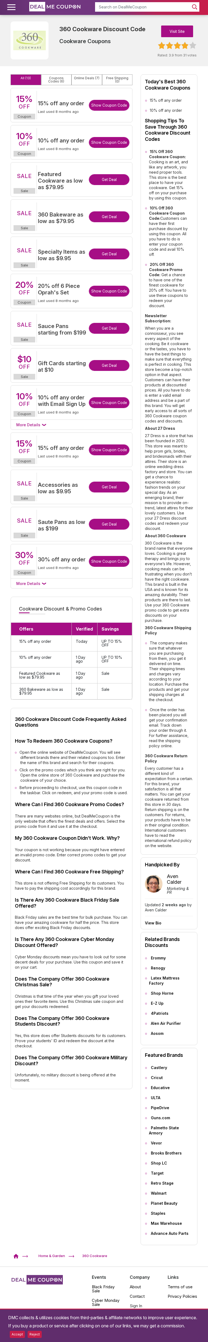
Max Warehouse (166, 1223)
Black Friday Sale (103, 1288)
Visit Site (177, 31)
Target (157, 1173)
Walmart (159, 1193)
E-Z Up (157, 1003)
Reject (35, 1334)
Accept (17, 1334)
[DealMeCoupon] (17, 1256)
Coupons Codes (56, 80)
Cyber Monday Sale (105, 1302)
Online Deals (86, 78)
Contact (137, 1296)
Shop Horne (162, 993)
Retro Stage (162, 1183)
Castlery (159, 1067)
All (26, 78)
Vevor (156, 1143)
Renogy (158, 968)
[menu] (12, 7)
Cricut (157, 1077)
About (135, 1286)
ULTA (155, 1097)
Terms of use (180, 1286)
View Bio (153, 923)
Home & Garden (51, 1256)
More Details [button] (28, 424)
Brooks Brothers (166, 1153)
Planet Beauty (164, 1203)
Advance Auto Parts (169, 1233)
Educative (160, 1087)
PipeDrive (160, 1107)
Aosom (157, 1033)
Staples (158, 1213)
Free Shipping (117, 80)
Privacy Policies (182, 1296)
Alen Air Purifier (166, 1023)
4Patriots (159, 1013)
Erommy (158, 958)
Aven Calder (174, 879)
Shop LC (159, 1163)
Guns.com (160, 1117)
